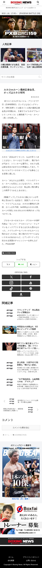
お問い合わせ (31, 560)
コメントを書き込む (21, 428)
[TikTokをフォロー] (11, 288)
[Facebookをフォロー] (30, 277)
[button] (38, 59)
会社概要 (11, 560)
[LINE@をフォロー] (30, 288)
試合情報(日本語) (9, 253)
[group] (13, 59)
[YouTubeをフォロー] (30, 282)
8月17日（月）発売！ (21, 499)
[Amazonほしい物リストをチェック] (21, 294)
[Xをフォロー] (11, 277)
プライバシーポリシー (31, 557)
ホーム (11, 557)
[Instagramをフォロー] (11, 282)
